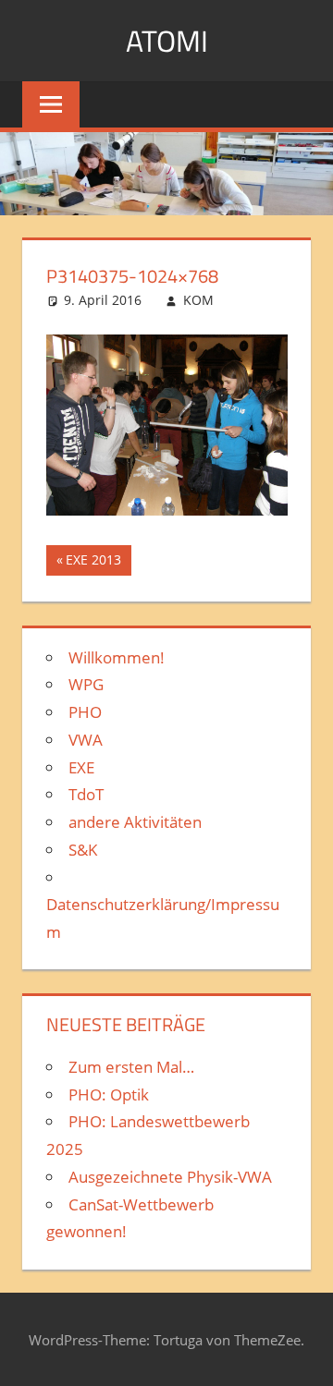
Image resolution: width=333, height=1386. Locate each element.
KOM (198, 300)
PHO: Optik (108, 1094)
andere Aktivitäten (135, 822)
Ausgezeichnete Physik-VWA (170, 1176)
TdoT (86, 794)
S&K (82, 849)
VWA (85, 739)
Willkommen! (116, 657)
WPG (86, 684)
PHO (85, 712)
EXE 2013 (97, 563)
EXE (81, 767)
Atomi (167, 40)
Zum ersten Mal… (131, 1066)
